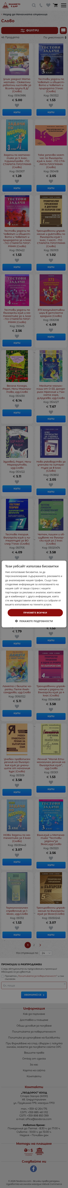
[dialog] (34, 594)
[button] (34, 621)
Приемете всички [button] (35, 612)
